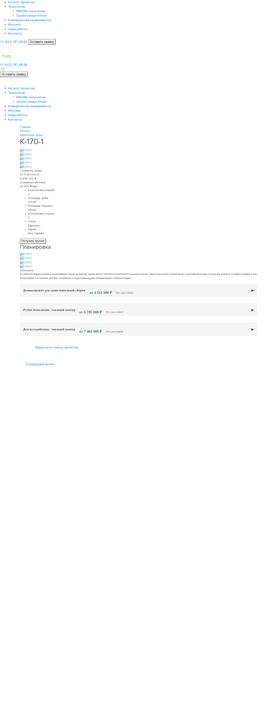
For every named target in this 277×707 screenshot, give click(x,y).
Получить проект (32, 241)
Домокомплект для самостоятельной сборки (78, 292)
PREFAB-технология (30, 11)
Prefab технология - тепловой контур (73, 311)
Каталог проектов (21, 2)
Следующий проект (40, 364)
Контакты (15, 33)
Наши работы (18, 29)
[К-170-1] (26, 150)
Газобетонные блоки (31, 16)
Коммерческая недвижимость (29, 20)
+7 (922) (13, 42)
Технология (16, 7)
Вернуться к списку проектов (56, 347)
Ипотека (14, 25)
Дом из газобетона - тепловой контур (73, 331)
